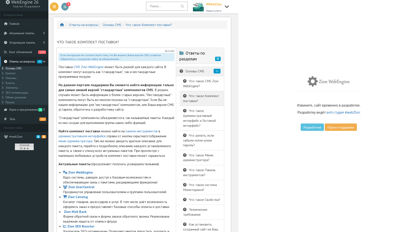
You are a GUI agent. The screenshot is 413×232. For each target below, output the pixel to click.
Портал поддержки (341, 127)
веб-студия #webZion (343, 112)
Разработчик (312, 127)
